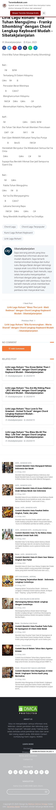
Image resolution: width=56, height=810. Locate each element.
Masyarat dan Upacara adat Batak (33, 668)
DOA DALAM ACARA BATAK (30, 599)
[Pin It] (15, 48)
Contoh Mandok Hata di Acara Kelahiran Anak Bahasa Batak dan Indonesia (33, 489)
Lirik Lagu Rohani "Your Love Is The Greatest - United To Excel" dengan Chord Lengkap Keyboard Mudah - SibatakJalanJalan (26, 412)
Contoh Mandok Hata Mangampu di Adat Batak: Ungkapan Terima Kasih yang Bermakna (33, 673)
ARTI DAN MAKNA (22, 576)
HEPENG (33, 576)
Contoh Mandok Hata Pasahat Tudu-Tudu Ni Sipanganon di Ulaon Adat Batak (33, 627)
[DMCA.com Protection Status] (28, 710)
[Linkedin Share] (20, 48)
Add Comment (17, 348)
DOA (17, 599)
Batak (17, 507)
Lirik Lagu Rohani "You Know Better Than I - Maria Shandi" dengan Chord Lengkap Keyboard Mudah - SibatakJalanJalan (27, 369)
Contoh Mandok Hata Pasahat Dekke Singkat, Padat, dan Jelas (32, 511)
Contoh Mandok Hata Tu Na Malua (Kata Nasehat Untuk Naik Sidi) (33, 534)
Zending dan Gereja (40, 530)
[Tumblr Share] (25, 48)
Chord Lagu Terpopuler (33, 226)
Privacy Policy (28, 752)
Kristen (18, 645)
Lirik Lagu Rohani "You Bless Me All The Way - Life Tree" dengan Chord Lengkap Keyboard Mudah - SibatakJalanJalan (25, 434)
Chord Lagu (10, 226)
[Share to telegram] (35, 48)
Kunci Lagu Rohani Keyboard (18, 232)
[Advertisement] (28, 781)
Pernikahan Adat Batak (29, 623)
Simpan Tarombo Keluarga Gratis (25, 13)
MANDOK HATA (26, 463)
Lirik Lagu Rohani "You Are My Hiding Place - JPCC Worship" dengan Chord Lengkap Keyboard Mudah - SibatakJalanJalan (27, 390)
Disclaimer (28, 748)
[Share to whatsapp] (30, 48)
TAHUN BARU (26, 645)
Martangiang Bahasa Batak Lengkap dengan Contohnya (31, 603)
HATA (17, 463)
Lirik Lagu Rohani (12, 238)
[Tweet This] (9, 48)
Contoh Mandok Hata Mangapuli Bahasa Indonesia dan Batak (33, 467)
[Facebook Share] (4, 48)
